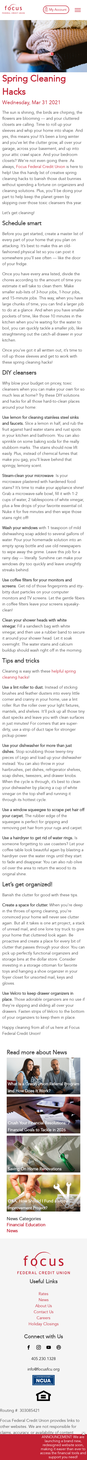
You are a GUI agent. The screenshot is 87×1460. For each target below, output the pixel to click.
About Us (43, 1306)
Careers (43, 1318)
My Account (57, 9)
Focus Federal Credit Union (40, 167)
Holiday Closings (44, 1324)
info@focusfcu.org (43, 1369)
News (12, 1231)
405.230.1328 (43, 1359)
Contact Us (44, 1312)
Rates (43, 1294)
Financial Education (26, 1225)
